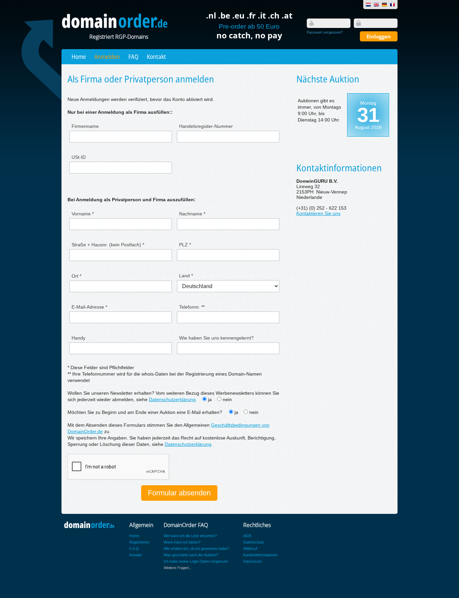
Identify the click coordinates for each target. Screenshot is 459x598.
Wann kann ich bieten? (182, 542)
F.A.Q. (134, 549)
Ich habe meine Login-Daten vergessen (196, 561)
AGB (247, 536)
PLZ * (185, 244)
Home (79, 56)
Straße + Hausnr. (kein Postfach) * (108, 244)
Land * (186, 275)
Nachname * (192, 213)
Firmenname (85, 126)
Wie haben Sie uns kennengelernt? (216, 338)
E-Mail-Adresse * (89, 307)
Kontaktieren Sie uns (318, 213)
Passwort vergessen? (325, 32)
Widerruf (250, 549)
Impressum (252, 561)
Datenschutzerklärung (172, 399)
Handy (78, 338)
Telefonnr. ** (192, 307)
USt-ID (79, 157)
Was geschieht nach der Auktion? (191, 555)
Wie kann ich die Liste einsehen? (190, 536)
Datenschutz (253, 542)
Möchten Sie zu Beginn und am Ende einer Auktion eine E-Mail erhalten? (145, 412)
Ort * (76, 276)
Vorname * (83, 213)
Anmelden (107, 56)
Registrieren (139, 542)
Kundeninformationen (260, 555)
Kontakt (156, 56)
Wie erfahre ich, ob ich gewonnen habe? (196, 549)
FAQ (133, 56)
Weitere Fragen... (178, 568)
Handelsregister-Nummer (206, 126)
